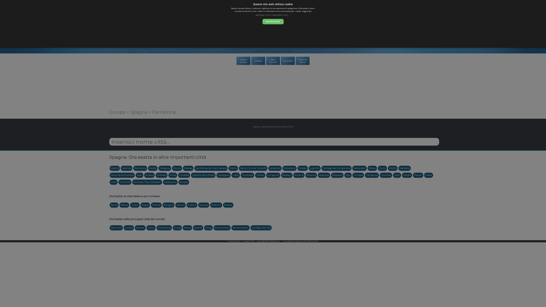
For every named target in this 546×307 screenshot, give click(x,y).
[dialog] (273, 24)
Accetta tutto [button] (273, 21)
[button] (273, 15)
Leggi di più (307, 11)
